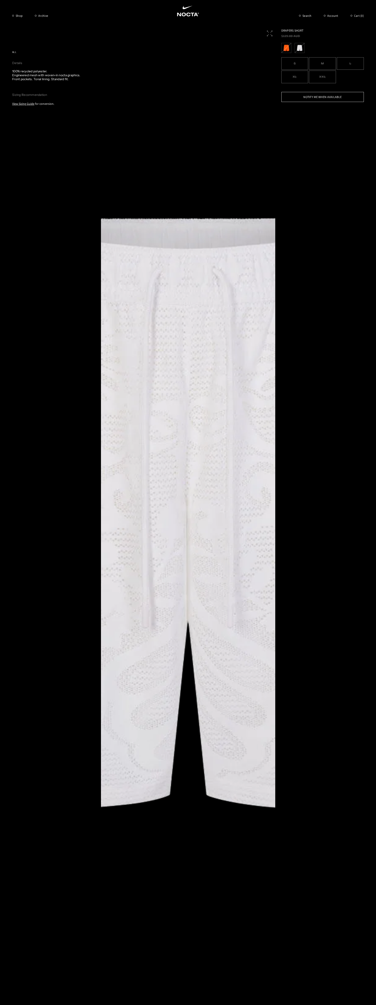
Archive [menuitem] (43, 16)
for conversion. (33, 104)
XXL (322, 77)
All (14, 52)
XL (295, 77)
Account (332, 16)
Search (307, 16)
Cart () (359, 16)
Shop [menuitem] (19, 16)
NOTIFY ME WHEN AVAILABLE (322, 97)
